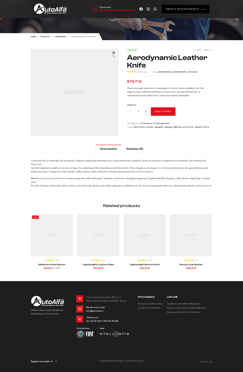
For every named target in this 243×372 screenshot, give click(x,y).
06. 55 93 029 (107, 10)
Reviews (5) (134, 148)
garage (168, 126)
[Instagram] (148, 9)
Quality (198, 126)
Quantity (131, 104)
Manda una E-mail (95, 307)
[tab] (109, 149)
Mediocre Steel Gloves (51, 264)
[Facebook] (141, 9)
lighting (177, 126)
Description (108, 148)
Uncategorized (161, 123)
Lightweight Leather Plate (98, 264)
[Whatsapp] (155, 9)
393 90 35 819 (126, 10)
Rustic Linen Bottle (191, 264)
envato (150, 126)
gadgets (159, 126)
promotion (188, 126)
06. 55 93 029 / (94, 321)
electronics (139, 126)
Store (206, 126)
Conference (146, 123)
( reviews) (142, 72)
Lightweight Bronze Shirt (145, 264)
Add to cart (163, 112)
